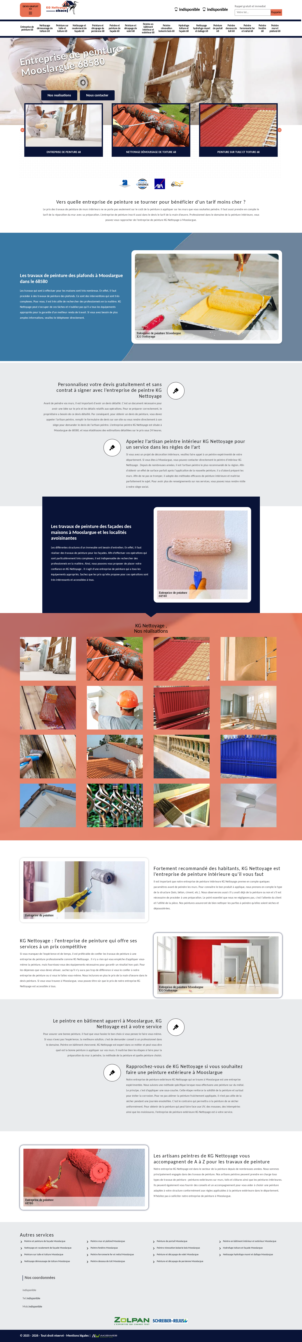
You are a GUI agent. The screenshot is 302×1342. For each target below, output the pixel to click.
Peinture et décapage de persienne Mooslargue (180, 1261)
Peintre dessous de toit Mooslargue (108, 1261)
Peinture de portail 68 (217, 28)
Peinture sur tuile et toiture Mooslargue (43, 1254)
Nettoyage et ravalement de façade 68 (79, 28)
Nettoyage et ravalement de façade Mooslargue (47, 1248)
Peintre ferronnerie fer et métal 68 (247, 28)
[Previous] (22, 130)
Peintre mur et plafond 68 (274, 28)
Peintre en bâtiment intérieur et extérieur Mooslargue (249, 1241)
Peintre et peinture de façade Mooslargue (44, 1241)
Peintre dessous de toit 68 (231, 28)
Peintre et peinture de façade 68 (115, 28)
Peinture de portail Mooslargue (172, 1241)
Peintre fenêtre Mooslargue (104, 1248)
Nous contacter (97, 95)
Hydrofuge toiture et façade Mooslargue (243, 1248)
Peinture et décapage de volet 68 (130, 28)
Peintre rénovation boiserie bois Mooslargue (178, 1248)
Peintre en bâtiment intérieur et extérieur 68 (148, 28)
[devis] (30, 13)
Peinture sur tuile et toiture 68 (62, 28)
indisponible (189, 10)
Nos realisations (59, 95)
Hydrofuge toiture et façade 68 (184, 28)
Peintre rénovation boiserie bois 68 (166, 28)
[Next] (279, 130)
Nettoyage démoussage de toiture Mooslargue (47, 1261)
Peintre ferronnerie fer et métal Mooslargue (112, 1254)
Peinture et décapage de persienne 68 (98, 28)
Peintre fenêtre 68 (262, 28)
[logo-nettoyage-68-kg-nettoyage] (63, 10)
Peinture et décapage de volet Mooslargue (178, 1254)
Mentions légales (77, 1335)
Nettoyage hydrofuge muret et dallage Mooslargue (248, 1254)
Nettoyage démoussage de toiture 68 (45, 28)
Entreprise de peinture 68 (27, 28)
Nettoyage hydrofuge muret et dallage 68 (201, 28)
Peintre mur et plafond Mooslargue (108, 1241)
